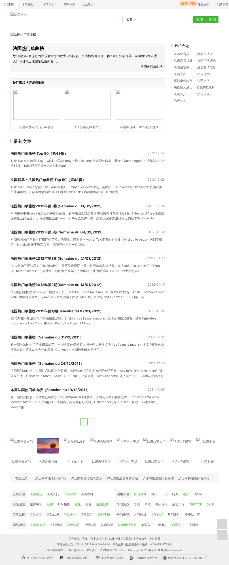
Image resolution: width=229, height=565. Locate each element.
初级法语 (73, 525)
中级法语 (90, 525)
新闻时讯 (140, 494)
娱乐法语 (19, 504)
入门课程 (56, 525)
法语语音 (36, 494)
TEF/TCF (195, 504)
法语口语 (107, 525)
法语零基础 (37, 525)
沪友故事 (141, 538)
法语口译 (178, 504)
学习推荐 (123, 514)
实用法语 (123, 494)
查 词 (212, 19)
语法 (186, 494)
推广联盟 (154, 538)
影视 (50, 504)
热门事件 (174, 514)
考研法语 (161, 504)
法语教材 (87, 494)
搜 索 (199, 19)
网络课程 (19, 525)
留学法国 (19, 514)
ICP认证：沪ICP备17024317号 (106, 550)
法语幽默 (102, 504)
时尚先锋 (63, 504)
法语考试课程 (127, 525)
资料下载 (104, 514)
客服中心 (87, 538)
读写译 (198, 494)
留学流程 (87, 514)
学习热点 (123, 504)
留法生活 (36, 514)
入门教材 (140, 514)
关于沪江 (74, 538)
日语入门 (178, 525)
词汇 (154, 494)
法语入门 (53, 494)
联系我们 (128, 538)
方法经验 (70, 494)
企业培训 (88, 4)
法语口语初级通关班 (88, 127)
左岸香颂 (36, 504)
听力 (175, 494)
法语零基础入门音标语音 (36, 127)
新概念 (163, 525)
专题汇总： (23, 478)
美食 (88, 504)
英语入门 (147, 525)
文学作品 (157, 514)
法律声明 (114, 538)
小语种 (193, 525)
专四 (137, 504)
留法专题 (70, 514)
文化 (77, 504)
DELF (210, 504)
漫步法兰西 (192, 514)
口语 (164, 494)
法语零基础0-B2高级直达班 (139, 127)
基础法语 (19, 494)
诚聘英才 (101, 538)
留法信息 (53, 514)
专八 (147, 504)
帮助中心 (69, 4)
